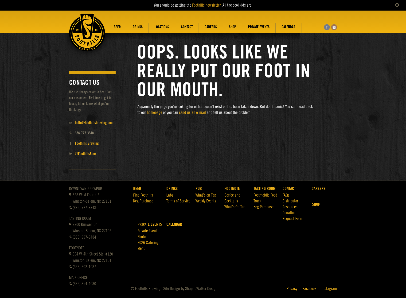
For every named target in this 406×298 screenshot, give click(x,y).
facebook (327, 27)
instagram (334, 27)
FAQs (285, 195)
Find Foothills (143, 195)
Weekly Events (205, 201)
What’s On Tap (235, 207)
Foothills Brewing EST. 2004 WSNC (87, 36)
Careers (211, 27)
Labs (169, 195)
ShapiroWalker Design (201, 288)
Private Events (258, 27)
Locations (162, 27)
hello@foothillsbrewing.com (94, 123)
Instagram (329, 288)
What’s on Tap (205, 195)
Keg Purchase (143, 201)
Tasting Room (265, 188)
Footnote (232, 188)
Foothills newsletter (206, 5)
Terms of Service (178, 201)
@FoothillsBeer (85, 154)
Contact (187, 27)
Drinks (138, 27)
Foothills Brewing (87, 143)
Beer (117, 27)
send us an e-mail (192, 112)
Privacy (292, 288)
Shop (232, 27)
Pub (198, 188)
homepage (154, 112)
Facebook (309, 288)
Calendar (288, 27)
